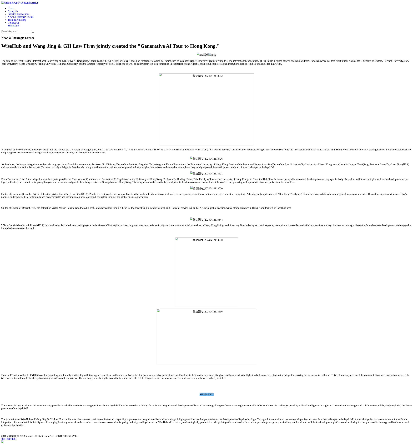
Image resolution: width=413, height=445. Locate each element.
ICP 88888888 (8, 439)
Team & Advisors (17, 19)
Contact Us (13, 22)
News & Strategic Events (20, 16)
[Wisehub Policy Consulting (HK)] (19, 2)
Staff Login (13, 25)
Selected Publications (18, 14)
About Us (13, 11)
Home (11, 8)
